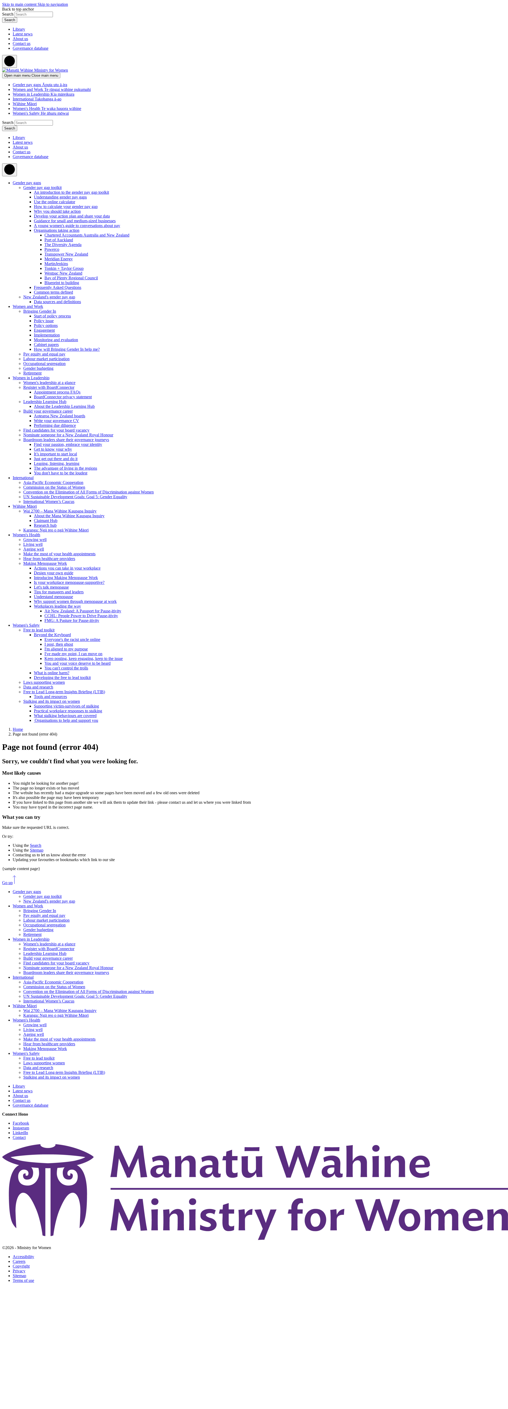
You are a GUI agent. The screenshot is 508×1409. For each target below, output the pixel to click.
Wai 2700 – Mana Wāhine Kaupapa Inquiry (60, 511)
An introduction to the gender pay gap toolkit (71, 192)
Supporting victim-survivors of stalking (66, 706)
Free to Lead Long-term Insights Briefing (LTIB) (64, 692)
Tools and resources (50, 696)
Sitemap (36, 850)
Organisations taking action (56, 230)
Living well (33, 544)
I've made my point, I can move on (73, 654)
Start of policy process (52, 316)
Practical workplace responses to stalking (68, 711)
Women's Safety (26, 625)
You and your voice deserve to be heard (77, 663)
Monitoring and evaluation (56, 340)
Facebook (21, 1123)
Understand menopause (53, 596)
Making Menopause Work (45, 563)
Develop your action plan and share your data (72, 216)
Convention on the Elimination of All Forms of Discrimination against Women (88, 492)
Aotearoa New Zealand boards (59, 416)
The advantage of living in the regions (65, 468)
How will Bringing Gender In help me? (67, 349)
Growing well (35, 539)
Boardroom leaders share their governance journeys (66, 439)
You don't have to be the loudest (60, 473)
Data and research (38, 687)
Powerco (51, 249)
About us (20, 38)
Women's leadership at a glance (49, 382)
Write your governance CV (56, 420)
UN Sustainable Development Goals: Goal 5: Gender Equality (75, 497)
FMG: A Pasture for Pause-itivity (71, 620)
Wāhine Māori (25, 506)
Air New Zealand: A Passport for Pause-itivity (82, 611)
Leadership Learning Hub (44, 401)
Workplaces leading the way (57, 606)
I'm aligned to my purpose (66, 649)
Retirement (32, 373)
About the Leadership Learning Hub (64, 406)
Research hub (45, 525)
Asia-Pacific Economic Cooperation (53, 482)
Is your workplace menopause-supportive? (69, 582)
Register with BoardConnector (48, 387)
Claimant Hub (45, 520)
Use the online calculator (54, 202)
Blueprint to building (61, 282)
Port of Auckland (58, 240)
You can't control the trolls (66, 668)
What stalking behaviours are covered (65, 715)
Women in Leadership (31, 378)
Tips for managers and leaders (59, 592)
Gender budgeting (38, 368)
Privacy (19, 1271)
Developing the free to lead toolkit (62, 677)
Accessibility (23, 1256)
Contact (19, 1137)
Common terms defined (53, 292)
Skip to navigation (53, 4)
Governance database (30, 48)
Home (18, 729)
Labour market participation (46, 359)
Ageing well (33, 549)
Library (19, 29)
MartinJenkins (56, 263)
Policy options (46, 325)
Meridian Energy (58, 259)
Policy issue (44, 320)
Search (7, 14)
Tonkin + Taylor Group (64, 268)
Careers (19, 1261)
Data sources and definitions (57, 301)
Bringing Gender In (39, 311)
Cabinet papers (46, 344)
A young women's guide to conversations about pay (77, 225)
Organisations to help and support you (66, 720)
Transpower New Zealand (66, 254)
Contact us (21, 43)
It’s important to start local (55, 454)
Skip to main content (20, 4)
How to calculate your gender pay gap (66, 206)
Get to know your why (53, 449)
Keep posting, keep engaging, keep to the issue (83, 658)
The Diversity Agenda (62, 244)
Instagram (21, 1128)
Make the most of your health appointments (59, 554)
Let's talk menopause (51, 587)
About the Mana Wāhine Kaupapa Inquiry (69, 516)
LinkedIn (20, 1132)
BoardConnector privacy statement (63, 397)
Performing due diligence (55, 425)
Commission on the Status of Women (54, 487)
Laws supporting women (44, 682)
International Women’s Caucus (48, 501)
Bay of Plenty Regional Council (71, 278)
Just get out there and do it (56, 458)
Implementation (47, 335)
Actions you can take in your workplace (67, 568)
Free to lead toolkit (39, 630)
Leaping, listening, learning (56, 463)
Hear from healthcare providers (49, 558)
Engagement (44, 330)
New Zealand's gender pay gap (49, 297)
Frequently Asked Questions (57, 287)
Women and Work (28, 306)
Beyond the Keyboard (52, 634)
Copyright (21, 1266)
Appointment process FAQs (57, 392)
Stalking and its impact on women (51, 701)
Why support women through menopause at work (75, 601)
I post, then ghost (58, 644)
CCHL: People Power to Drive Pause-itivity (81, 615)
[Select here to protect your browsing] (9, 61)
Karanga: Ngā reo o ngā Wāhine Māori (56, 530)
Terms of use (23, 1280)
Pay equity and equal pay (44, 354)
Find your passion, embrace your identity (68, 444)
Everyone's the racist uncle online (72, 639)
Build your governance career (48, 411)
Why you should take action (57, 211)
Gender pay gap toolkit (42, 187)
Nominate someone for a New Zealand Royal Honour (68, 435)
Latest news (23, 34)
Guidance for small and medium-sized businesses (75, 221)
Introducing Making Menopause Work (66, 577)
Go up (7, 882)
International (23, 477)
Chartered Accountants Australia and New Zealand (86, 235)
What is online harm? (51, 673)
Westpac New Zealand (63, 273)
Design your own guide (53, 573)
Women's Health (26, 535)
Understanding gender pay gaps (60, 197)
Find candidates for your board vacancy (56, 430)
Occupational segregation (44, 363)
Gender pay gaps (27, 183)
